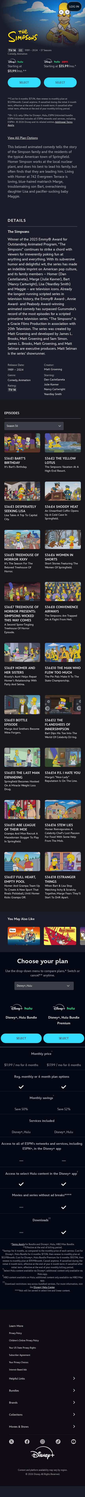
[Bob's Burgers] (60, 936)
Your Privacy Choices (18, 1362)
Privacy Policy (15, 1333)
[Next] (78, 935)
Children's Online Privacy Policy (24, 1340)
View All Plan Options (23, 138)
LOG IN (74, 6)
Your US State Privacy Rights (22, 1348)
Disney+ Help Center (44, 1287)
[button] (42, 1378)
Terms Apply (18, 1244)
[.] (11, 1441)
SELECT (24, 82)
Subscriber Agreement (19, 1355)
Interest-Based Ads (18, 1369)
